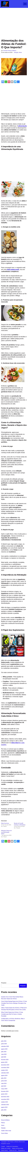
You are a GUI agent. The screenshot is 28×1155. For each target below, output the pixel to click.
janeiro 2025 (4, 1062)
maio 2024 (3, 1083)
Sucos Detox (4, 1133)
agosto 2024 (4, 1075)
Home (20, 52)
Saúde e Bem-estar (6, 1130)
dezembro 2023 (5, 1096)
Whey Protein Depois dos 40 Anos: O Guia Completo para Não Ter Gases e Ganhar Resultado (12, 1014)
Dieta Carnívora (5, 823)
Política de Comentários (12, 1146)
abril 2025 (3, 1057)
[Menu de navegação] (25, 4)
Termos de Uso (13, 1150)
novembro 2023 (5, 1099)
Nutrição (16, 52)
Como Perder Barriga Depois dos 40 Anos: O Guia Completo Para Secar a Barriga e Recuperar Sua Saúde (14, 1003)
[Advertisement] (14, 22)
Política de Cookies (5, 1148)
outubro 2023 (4, 1102)
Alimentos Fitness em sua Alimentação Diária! (6, 832)
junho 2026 (4, 1043)
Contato (3, 1146)
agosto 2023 (4, 1107)
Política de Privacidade (17, 1148)
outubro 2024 (4, 1070)
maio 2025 (3, 1054)
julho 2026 (3, 1041)
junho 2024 (4, 1080)
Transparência (21, 1150)
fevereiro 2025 (4, 1059)
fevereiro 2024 (4, 1091)
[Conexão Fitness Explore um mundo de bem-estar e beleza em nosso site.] (5, 4)
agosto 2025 (4, 1049)
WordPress (18, 1153)
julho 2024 (3, 1078)
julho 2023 (3, 1110)
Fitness (3, 1122)
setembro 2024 (5, 1072)
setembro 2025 (5, 1046)
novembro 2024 (5, 1067)
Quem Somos (4, 1150)
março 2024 (4, 1088)
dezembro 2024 (5, 1065)
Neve (8, 1153)
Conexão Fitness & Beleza (9, 50)
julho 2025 (3, 1051)
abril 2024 (3, 1086)
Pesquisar (3, 982)
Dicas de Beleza (5, 1120)
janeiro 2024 (4, 1094)
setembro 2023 (5, 1104)
